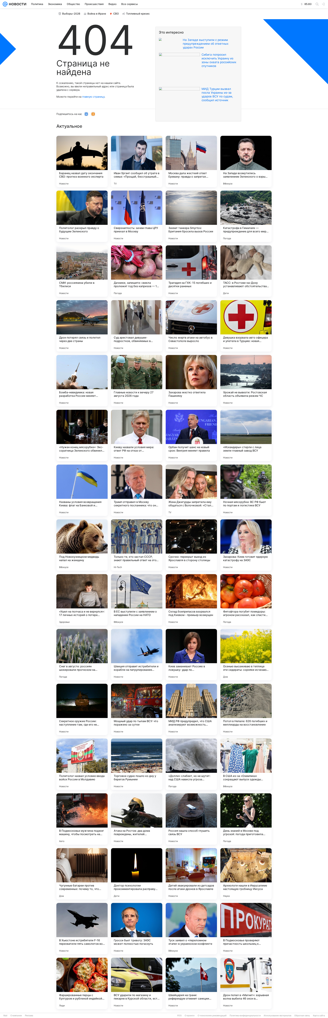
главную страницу (93, 96)
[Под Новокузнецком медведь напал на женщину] (82, 545)
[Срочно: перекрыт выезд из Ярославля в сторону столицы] (191, 545)
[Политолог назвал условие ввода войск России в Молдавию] (82, 764)
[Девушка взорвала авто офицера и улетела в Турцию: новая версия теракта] (246, 326)
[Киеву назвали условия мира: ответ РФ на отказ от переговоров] (136, 435)
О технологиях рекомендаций (212, 1015)
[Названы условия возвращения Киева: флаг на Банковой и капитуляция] (82, 490)
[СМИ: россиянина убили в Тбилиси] (82, 271)
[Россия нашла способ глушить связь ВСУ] (191, 819)
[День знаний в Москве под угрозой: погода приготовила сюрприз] (246, 819)
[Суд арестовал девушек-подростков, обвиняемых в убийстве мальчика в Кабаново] (136, 326)
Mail (5, 1015)
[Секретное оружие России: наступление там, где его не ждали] (82, 709)
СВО (116, 13)
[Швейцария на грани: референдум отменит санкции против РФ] (191, 983)
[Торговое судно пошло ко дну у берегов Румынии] (136, 764)
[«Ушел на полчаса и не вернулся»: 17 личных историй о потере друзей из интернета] (82, 600)
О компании (16, 1015)
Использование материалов (277, 1015)
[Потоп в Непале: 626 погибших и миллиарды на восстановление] (246, 709)
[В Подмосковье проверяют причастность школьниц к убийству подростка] (246, 928)
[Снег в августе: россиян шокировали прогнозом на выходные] (82, 654)
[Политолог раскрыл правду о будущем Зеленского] (82, 216)
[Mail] (5, 4)
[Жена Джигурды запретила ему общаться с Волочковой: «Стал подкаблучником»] (191, 490)
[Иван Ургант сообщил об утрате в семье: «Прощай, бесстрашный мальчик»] (136, 161)
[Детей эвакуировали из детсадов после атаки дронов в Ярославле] (191, 874)
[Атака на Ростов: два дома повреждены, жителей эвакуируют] (136, 819)
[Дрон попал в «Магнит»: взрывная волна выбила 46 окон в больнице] (246, 983)
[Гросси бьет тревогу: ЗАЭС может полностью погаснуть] (136, 928)
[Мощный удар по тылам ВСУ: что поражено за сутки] (136, 709)
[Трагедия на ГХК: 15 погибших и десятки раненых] (191, 271)
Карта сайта (319, 1015)
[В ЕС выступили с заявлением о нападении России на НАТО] (136, 600)
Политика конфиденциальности (245, 1015)
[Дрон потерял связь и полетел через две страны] (82, 326)
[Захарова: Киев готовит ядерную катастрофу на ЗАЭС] (246, 545)
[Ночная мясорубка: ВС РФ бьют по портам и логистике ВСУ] (246, 490)
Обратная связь (302, 1015)
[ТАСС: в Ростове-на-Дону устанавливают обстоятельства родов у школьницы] (246, 271)
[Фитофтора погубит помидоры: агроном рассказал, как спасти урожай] (246, 600)
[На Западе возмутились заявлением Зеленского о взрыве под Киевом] (246, 161)
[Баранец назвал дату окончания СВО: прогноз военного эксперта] (82, 161)
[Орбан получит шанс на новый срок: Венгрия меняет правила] (191, 435)
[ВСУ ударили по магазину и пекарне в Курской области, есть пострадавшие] (136, 983)
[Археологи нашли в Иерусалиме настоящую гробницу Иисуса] (246, 874)
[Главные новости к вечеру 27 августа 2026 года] (136, 380)
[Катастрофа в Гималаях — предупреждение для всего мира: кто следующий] (246, 216)
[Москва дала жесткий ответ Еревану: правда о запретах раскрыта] (191, 161)
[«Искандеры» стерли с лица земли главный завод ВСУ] (246, 435)
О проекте (190, 1015)
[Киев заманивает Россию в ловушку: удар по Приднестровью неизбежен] (191, 654)
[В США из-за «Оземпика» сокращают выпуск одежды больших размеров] (246, 764)
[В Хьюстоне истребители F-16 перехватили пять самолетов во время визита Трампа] (82, 928)
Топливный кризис (138, 13)
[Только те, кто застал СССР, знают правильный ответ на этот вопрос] (136, 545)
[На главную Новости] (17, 4)
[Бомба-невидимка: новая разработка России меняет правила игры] (82, 380)
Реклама (29, 1015)
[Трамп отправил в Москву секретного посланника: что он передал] (136, 490)
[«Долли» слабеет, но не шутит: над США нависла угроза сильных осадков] (191, 764)
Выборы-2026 (71, 13)
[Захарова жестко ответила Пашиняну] (191, 380)
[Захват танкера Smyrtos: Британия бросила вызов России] (191, 216)
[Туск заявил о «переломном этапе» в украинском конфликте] (191, 928)
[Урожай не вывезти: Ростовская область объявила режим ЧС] (246, 380)
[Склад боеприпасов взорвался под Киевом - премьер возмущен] (191, 600)
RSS (179, 1015)
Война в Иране (96, 13)
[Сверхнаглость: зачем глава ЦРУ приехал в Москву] (136, 216)
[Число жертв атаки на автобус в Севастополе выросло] (191, 326)
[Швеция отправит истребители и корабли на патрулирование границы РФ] (136, 654)
